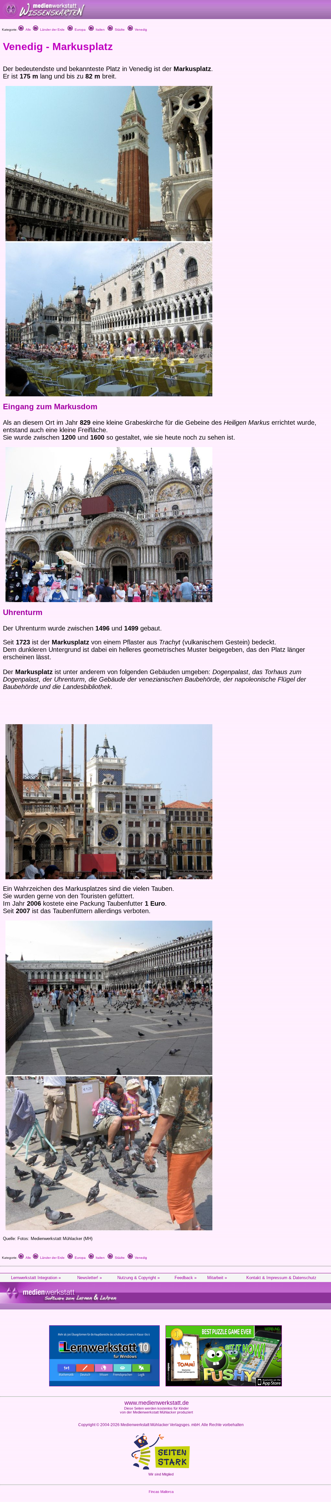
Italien (99, 29)
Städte (119, 29)
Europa (79, 29)
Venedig (140, 29)
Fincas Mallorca (161, 1492)
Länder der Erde (51, 29)
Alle (27, 29)
